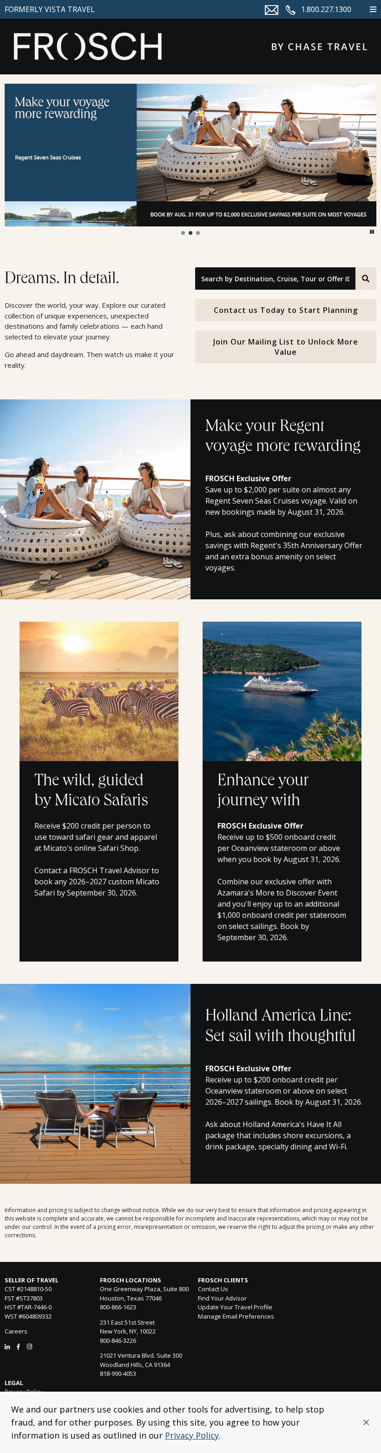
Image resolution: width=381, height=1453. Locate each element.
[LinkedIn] (7, 1346)
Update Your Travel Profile (235, 1307)
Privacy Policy (192, 1435)
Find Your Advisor (222, 1298)
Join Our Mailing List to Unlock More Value (285, 347)
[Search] (365, 278)
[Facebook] (18, 1346)
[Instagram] (29, 1346)
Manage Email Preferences (236, 1316)
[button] (366, 1422)
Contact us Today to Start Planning (286, 310)
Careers (16, 1331)
